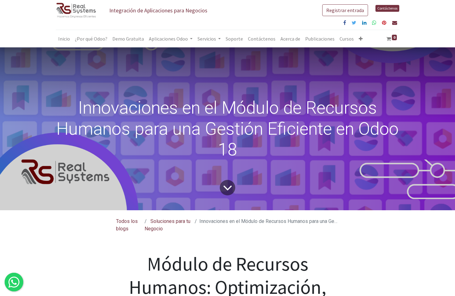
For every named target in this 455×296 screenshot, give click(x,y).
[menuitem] (64, 39)
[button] (360, 39)
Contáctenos (387, 8)
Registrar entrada (345, 10)
